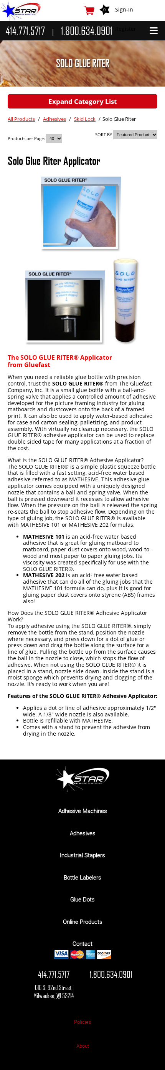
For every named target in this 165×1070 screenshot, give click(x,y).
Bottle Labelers (82, 877)
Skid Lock (85, 118)
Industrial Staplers (82, 855)
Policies (82, 1021)
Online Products (82, 921)
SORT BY (103, 134)
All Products (21, 118)
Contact (82, 943)
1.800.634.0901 (111, 974)
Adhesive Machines (82, 811)
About (82, 1045)
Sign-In (124, 9)
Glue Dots (82, 899)
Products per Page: (27, 138)
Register (125, 28)
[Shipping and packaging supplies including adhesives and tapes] (82, 790)
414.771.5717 (53, 974)
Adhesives (54, 118)
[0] (89, 10)
